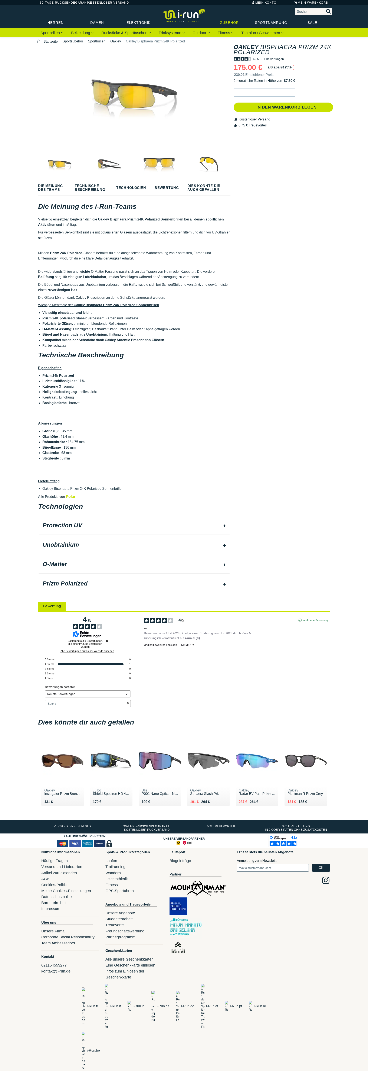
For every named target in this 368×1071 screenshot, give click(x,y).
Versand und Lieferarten (61, 867)
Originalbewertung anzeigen (160, 644)
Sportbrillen (50, 33)
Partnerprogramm (120, 937)
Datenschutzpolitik (56, 897)
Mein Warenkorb (313, 2)
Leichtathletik (116, 879)
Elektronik (138, 23)
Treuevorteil (115, 925)
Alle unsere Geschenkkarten (129, 959)
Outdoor (200, 33)
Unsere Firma (53, 931)
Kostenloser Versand (105, 2)
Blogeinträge (180, 861)
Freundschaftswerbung (124, 931)
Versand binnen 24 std (72, 826)
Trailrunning (115, 867)
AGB (45, 879)
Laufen (111, 861)
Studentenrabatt (119, 919)
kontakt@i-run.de (55, 971)
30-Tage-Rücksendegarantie (60, 2)
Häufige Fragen (54, 861)
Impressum (50, 909)
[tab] (134, 526)
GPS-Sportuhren (119, 891)
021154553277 (54, 965)
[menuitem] (52, 32)
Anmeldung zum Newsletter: (258, 860)
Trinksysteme (170, 33)
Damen (97, 23)
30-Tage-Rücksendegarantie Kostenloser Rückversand (146, 828)
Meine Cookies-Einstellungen (66, 891)
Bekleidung (81, 33)
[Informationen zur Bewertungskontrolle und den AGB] (107, 641)
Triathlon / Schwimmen (261, 33)
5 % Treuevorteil (221, 826)
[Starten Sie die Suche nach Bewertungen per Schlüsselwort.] (128, 703)
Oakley (115, 41)
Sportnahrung (271, 23)
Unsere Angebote (120, 913)
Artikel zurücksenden (59, 873)
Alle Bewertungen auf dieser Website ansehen (87, 651)
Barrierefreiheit (53, 903)
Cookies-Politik (54, 885)
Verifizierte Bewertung (315, 620)
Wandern (113, 873)
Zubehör (229, 23)
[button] (264, 92)
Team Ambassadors (58, 943)
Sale (312, 23)
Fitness (224, 33)
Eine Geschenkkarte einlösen (130, 965)
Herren (55, 23)
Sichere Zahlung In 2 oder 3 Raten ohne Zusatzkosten (296, 828)
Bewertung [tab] (52, 606)
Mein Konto (265, 2)
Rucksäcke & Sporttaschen (124, 33)
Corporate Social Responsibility (68, 937)
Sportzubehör (73, 41)
